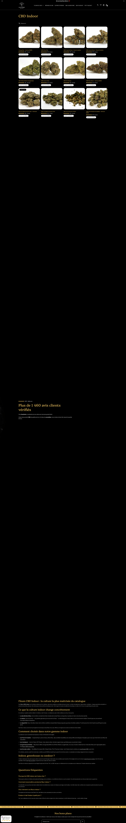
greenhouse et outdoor (89, 759)
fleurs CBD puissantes (28, 746)
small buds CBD (84, 749)
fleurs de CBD (32, 760)
